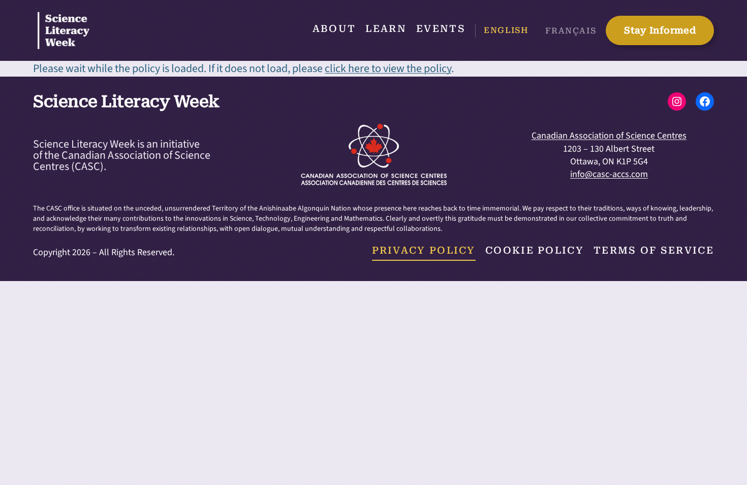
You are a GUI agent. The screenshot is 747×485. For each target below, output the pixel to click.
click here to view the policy (388, 68)
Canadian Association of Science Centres (609, 135)
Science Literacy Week (126, 101)
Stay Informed (660, 30)
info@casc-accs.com (609, 174)
